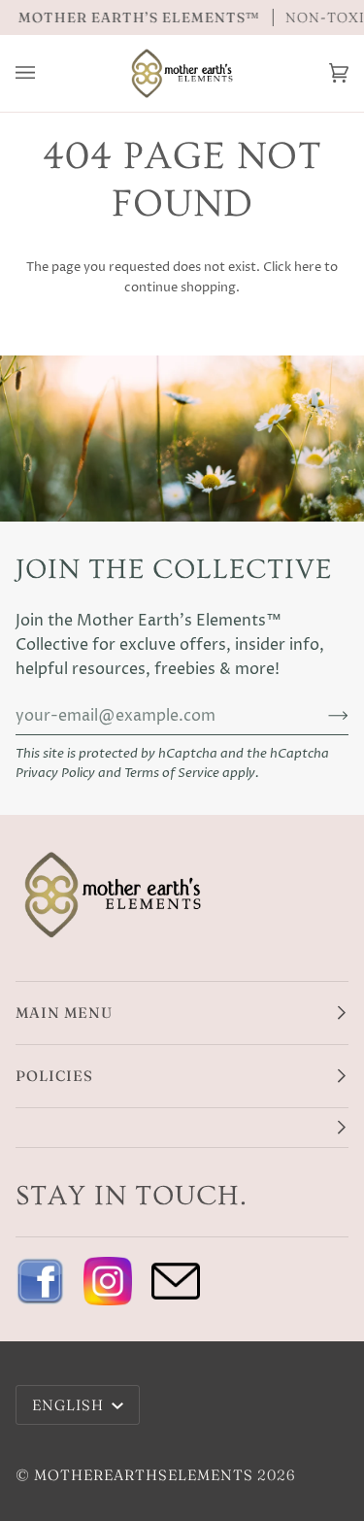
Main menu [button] (64, 1012)
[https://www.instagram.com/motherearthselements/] (107, 1281)
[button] (182, 1128)
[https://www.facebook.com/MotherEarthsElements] (40, 1281)
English (70, 1405)
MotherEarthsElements (143, 1475)
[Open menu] (45, 73)
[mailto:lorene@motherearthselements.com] (175, 1281)
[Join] (322, 715)
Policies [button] (54, 1075)
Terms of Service (171, 773)
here (307, 267)
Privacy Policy (55, 773)
